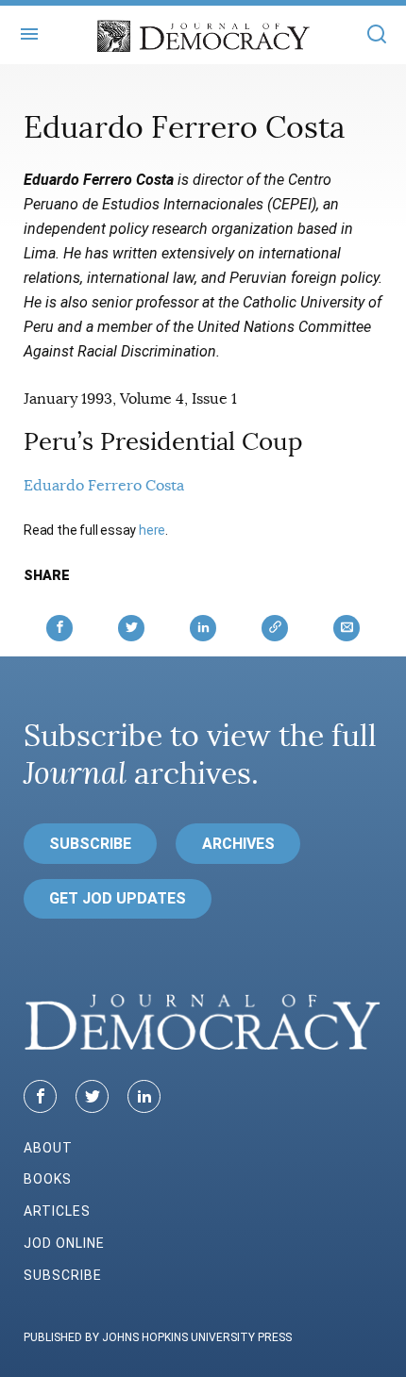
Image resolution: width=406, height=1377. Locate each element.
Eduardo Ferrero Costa (104, 485)
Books (48, 1178)
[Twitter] (92, 1096)
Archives (238, 844)
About (48, 1147)
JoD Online (64, 1243)
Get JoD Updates (117, 898)
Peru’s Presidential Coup (163, 441)
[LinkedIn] (144, 1096)
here (152, 530)
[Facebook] (40, 1096)
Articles (57, 1211)
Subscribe (90, 844)
